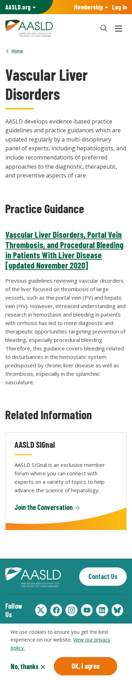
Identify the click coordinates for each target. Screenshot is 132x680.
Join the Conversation (43, 507)
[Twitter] (41, 610)
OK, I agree (85, 666)
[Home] (48, 28)
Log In (119, 7)
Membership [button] (88, 7)
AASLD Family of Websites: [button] (18, 7)
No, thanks (25, 666)
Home (17, 51)
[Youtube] (87, 610)
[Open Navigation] (119, 28)
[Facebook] (56, 610)
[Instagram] (71, 610)
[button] (103, 28)
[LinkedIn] (102, 610)
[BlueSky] (117, 610)
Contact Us (103, 576)
